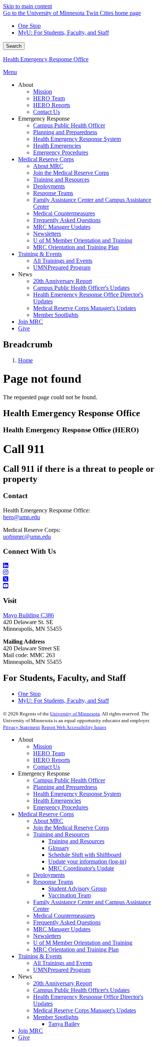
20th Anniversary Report (62, 983)
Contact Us (46, 767)
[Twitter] (81, 579)
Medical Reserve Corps (46, 814)
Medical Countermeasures (64, 915)
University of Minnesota (75, 714)
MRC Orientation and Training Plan (76, 949)
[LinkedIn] (81, 565)
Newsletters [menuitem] (47, 233)
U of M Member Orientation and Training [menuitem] (82, 240)
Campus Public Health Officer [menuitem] (69, 125)
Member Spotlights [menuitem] (55, 315)
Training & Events (40, 956)
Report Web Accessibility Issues (73, 727)
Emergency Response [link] (44, 118)
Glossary (58, 848)
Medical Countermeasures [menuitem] (64, 213)
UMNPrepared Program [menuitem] (61, 267)
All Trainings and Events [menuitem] (62, 261)
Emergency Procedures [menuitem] (60, 152)
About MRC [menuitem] (48, 166)
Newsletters (47, 936)
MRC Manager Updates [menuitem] (61, 227)
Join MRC (30, 1030)
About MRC (48, 821)
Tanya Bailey (64, 1024)
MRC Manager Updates (61, 929)
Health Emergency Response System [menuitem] (77, 139)
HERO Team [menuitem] (49, 98)
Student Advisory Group (77, 888)
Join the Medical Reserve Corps (71, 827)
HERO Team (49, 753)
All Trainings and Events (62, 963)
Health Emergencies (57, 800)
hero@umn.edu (21, 517)
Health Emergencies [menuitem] (57, 145)
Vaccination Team (69, 895)
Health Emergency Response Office (46, 59)
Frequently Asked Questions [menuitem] (67, 220)
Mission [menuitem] (42, 91)
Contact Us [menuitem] (46, 112)
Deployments (49, 875)
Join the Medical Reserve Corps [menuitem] (71, 173)
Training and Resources (61, 834)
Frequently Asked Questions (67, 922)
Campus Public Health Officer (69, 780)
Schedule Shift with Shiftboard (84, 855)
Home (25, 360)
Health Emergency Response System (77, 794)
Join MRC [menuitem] (30, 321)
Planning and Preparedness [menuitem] (65, 132)
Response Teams (53, 882)
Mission (42, 746)
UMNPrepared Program (61, 970)
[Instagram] (81, 572)
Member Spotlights (55, 1017)
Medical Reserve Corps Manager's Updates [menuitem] (84, 308)
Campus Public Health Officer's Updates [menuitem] (81, 288)
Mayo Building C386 (28, 615)
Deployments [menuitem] (49, 186)
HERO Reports (51, 760)
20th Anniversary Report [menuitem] (62, 281)
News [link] (25, 274)
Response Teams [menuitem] (53, 193)
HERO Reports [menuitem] (51, 105)
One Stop (29, 26)
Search (13, 46)
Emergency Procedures (60, 807)
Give (24, 1037)
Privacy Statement (21, 727)
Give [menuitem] (24, 328)
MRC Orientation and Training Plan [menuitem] (76, 247)
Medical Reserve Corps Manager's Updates (84, 1010)
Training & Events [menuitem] (40, 254)
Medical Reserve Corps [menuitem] (46, 159)
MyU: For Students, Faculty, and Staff (63, 32)
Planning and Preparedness (65, 787)
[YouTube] (81, 586)
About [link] (25, 85)
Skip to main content (27, 6)
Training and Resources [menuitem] (61, 179)
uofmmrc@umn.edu (27, 536)
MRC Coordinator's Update (81, 868)
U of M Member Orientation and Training (82, 942)
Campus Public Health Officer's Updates (81, 990)
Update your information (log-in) (87, 861)
